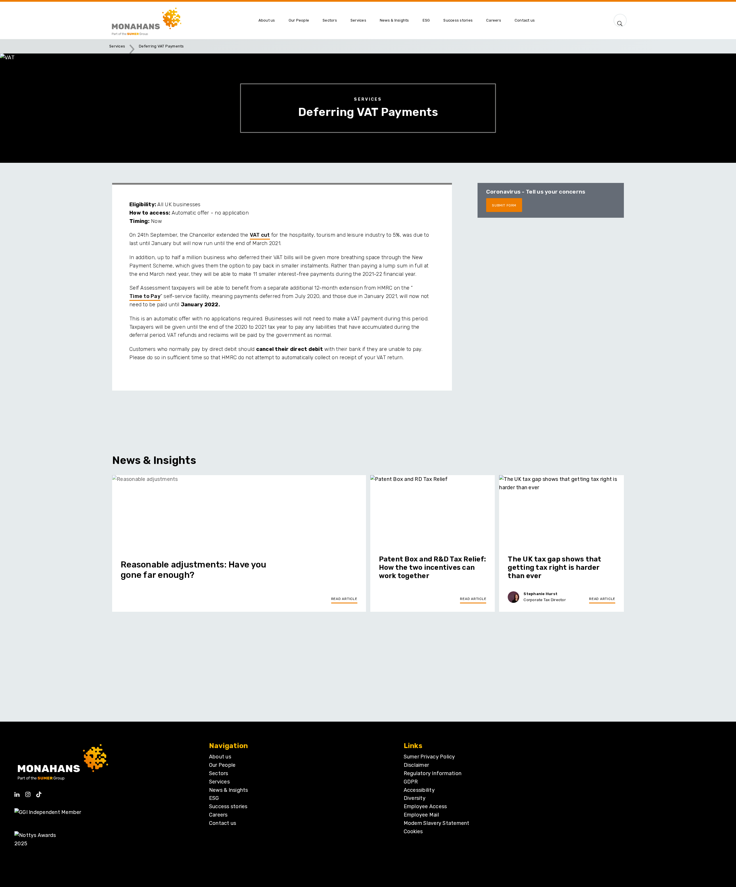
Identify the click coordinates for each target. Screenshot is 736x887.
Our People (222, 765)
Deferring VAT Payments (161, 46)
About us (220, 757)
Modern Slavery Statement (436, 823)
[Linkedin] (17, 792)
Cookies (413, 831)
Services (117, 46)
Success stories (228, 806)
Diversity (414, 798)
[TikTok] (38, 792)
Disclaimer (416, 765)
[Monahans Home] (180, 20)
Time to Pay (144, 296)
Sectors (218, 773)
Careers (218, 815)
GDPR (411, 782)
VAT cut (260, 235)
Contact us (222, 823)
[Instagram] (27, 792)
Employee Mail (421, 815)
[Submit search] (620, 22)
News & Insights (228, 790)
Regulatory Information (433, 773)
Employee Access (425, 806)
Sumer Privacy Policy (429, 757)
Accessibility (419, 790)
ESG (214, 798)
